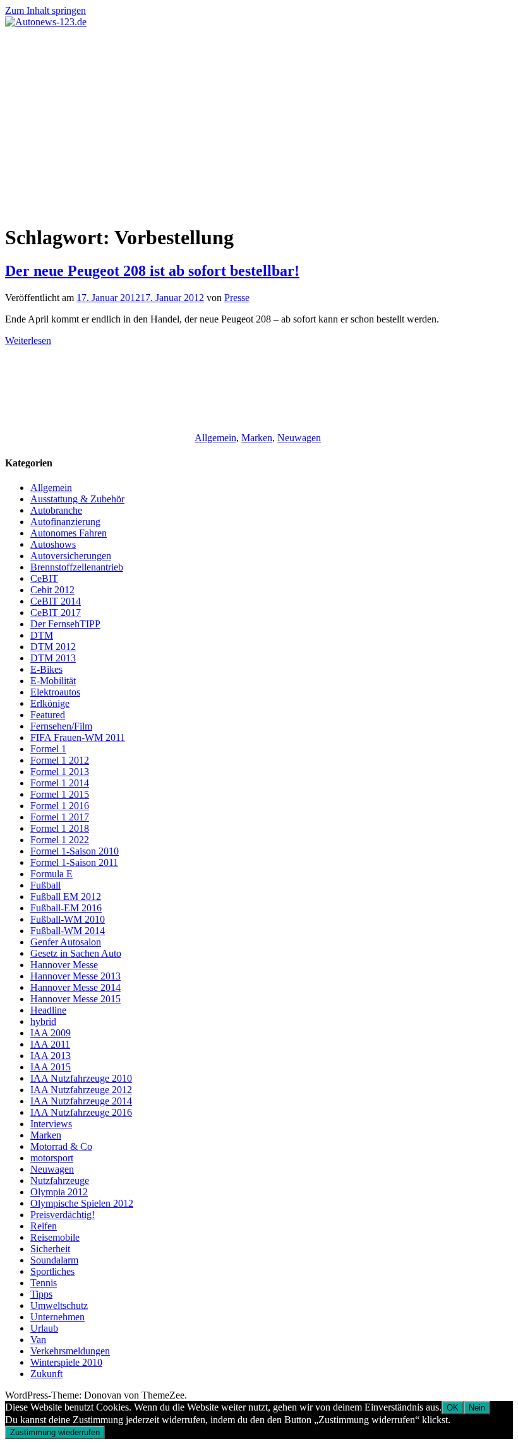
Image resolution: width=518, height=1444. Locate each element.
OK (453, 1407)
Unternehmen (57, 1316)
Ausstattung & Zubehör (77, 499)
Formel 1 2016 (59, 805)
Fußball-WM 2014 (67, 930)
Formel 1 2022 (59, 839)
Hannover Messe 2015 (75, 998)
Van (38, 1339)
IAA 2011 (50, 1044)
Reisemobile (55, 1237)
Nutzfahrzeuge (59, 1180)
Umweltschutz (59, 1305)
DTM (41, 635)
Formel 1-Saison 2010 (74, 851)
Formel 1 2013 (59, 771)
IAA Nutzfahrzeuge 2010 (81, 1078)
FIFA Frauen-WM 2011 (77, 737)
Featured (47, 714)
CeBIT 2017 (55, 612)
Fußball (45, 885)
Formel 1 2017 (59, 817)
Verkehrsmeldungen (70, 1351)
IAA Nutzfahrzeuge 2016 (81, 1112)
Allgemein (215, 437)
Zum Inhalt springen (45, 10)
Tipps (41, 1294)
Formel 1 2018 (59, 828)
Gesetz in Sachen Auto (75, 953)
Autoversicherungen (70, 555)
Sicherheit (50, 1248)
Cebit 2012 (52, 589)
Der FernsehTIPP (65, 623)
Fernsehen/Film (61, 726)
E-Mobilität (53, 680)
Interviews (51, 1123)
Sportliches (52, 1271)
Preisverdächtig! (62, 1214)
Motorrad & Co (61, 1146)
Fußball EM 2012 (65, 896)
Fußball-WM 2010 (67, 919)
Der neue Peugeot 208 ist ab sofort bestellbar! (152, 271)
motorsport (51, 1157)
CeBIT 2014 (55, 601)
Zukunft (46, 1373)
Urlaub (44, 1328)
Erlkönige (49, 703)
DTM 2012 (53, 646)
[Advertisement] (259, 122)
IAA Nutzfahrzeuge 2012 (81, 1089)
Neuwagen (299, 437)
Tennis (43, 1282)
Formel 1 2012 (59, 760)
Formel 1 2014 (59, 783)
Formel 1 (48, 748)
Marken (256, 437)
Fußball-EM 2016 (66, 907)
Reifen (43, 1226)
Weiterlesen (28, 340)
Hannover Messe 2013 (75, 976)
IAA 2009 (50, 1032)
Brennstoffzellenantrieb (76, 567)
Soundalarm (54, 1260)
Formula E (51, 873)
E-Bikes (46, 669)
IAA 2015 (50, 1067)
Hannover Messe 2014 (75, 987)
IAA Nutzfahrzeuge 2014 (81, 1101)
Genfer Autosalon (65, 942)
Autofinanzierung (65, 521)
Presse (237, 297)
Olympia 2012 (59, 1192)
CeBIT (44, 578)
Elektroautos (55, 692)
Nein (477, 1407)
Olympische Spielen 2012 (81, 1203)
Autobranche (56, 510)
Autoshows (53, 544)
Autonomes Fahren (68, 533)
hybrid (43, 1021)
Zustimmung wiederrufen (55, 1432)
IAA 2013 (50, 1055)
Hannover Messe (64, 964)
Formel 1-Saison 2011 (74, 862)
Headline (48, 1010)
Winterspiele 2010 (66, 1362)
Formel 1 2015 (59, 794)
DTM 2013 (53, 658)
